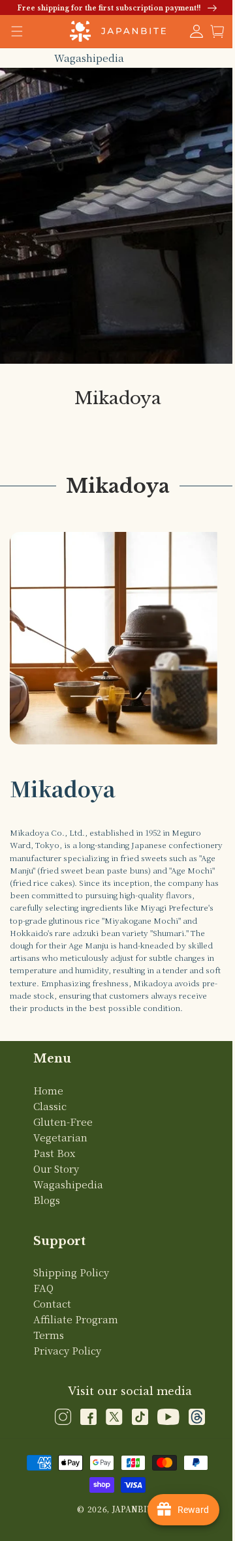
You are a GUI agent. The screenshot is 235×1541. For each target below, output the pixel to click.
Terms (48, 1350)
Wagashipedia (84, 58)
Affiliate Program (75, 1334)
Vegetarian (60, 1152)
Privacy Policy (67, 1365)
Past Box (54, 1168)
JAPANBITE (130, 1523)
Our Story (56, 1183)
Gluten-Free (63, 1136)
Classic (50, 1121)
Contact (52, 1318)
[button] (207, 31)
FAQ (43, 1303)
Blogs (46, 1215)
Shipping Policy (71, 1287)
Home (48, 1105)
